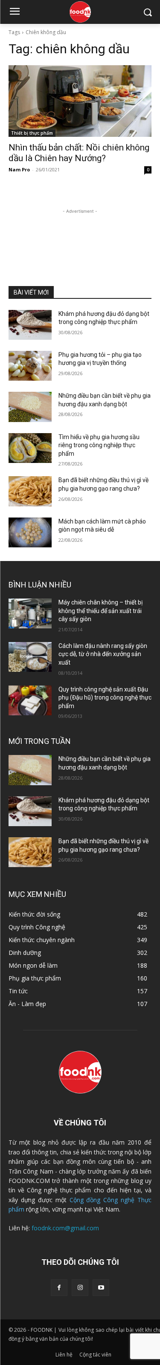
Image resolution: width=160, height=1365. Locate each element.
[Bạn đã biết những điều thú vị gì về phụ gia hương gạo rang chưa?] (30, 491)
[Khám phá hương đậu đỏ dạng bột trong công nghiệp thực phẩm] (30, 325)
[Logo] (80, 12)
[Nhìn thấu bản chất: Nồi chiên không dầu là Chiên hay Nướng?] (80, 101)
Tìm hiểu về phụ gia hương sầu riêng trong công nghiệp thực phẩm (99, 445)
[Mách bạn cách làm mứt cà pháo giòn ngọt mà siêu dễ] (30, 532)
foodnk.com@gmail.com (65, 1228)
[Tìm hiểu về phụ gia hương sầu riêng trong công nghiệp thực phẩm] (30, 448)
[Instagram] (80, 1287)
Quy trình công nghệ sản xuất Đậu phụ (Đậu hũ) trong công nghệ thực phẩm (104, 697)
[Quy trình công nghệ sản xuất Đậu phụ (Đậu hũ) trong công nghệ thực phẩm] (30, 700)
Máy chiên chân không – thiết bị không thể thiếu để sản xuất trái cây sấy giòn (100, 610)
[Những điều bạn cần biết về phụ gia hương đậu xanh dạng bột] (30, 407)
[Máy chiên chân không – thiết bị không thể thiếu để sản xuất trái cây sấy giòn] (30, 613)
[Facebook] (59, 1287)
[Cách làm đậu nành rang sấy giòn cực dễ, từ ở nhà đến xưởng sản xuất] (30, 657)
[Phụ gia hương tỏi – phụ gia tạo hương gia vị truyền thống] (30, 366)
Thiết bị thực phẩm (32, 133)
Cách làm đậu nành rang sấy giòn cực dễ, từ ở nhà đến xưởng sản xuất (102, 654)
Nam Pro (19, 169)
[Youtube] (101, 1287)
